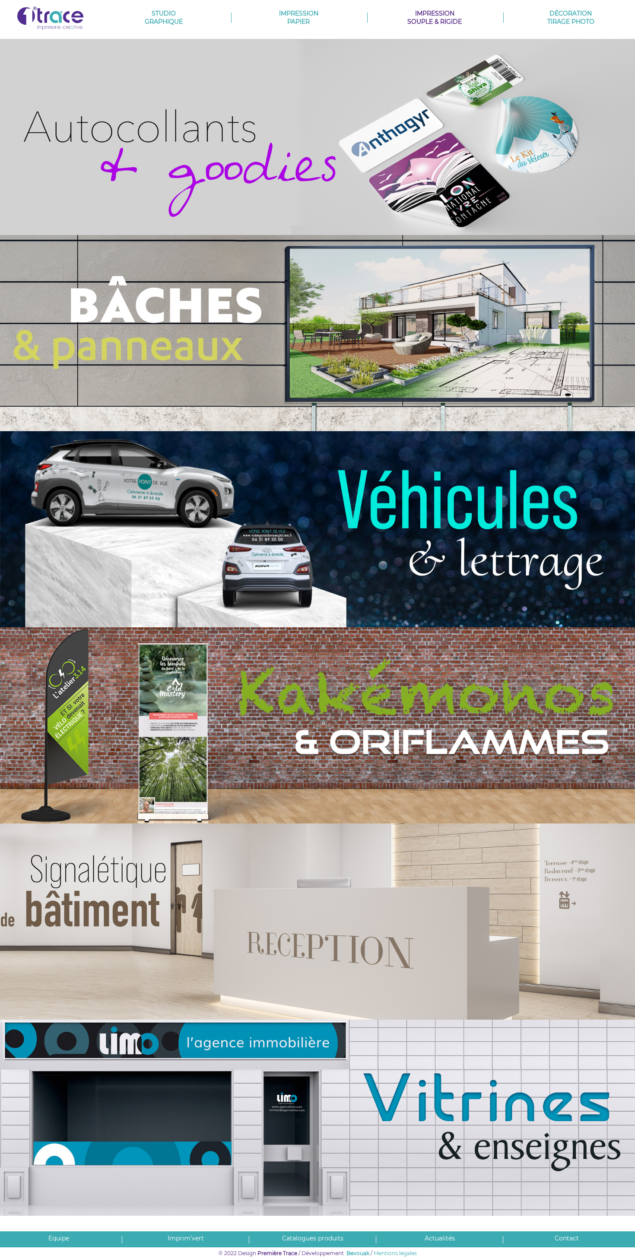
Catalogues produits (312, 1238)
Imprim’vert (186, 1238)
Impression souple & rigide (434, 17)
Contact (567, 1238)
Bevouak (357, 1253)
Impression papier (298, 17)
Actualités (440, 1238)
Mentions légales (395, 1253)
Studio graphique (164, 17)
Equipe (58, 1238)
